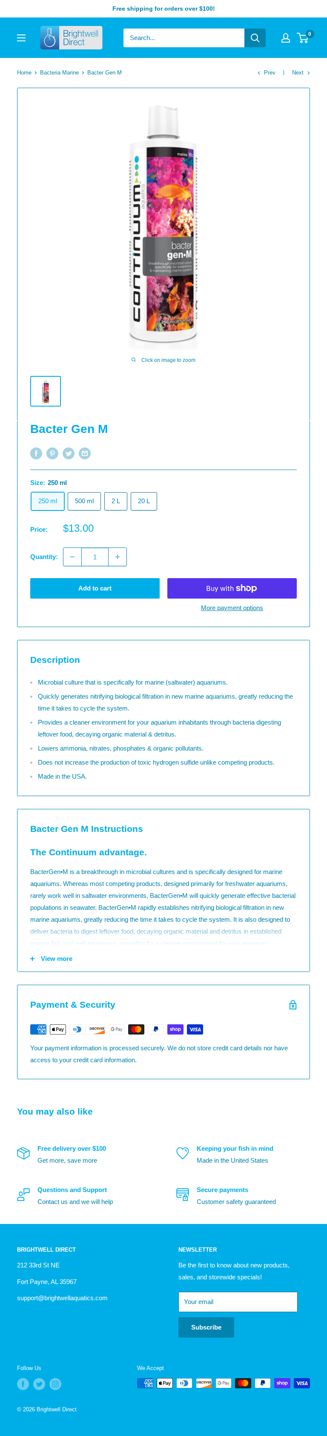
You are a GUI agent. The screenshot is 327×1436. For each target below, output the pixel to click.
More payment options (232, 607)
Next (298, 72)
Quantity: (44, 556)
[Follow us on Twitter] (39, 1384)
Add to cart (95, 588)
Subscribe (206, 1327)
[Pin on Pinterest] (52, 453)
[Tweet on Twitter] (69, 453)
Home (24, 72)
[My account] (285, 38)
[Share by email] (85, 453)
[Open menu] (21, 37)
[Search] (255, 38)
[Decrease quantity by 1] (72, 557)
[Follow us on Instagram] (55, 1384)
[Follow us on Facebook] (23, 1384)
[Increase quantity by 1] (117, 557)
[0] (303, 38)
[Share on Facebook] (36, 453)
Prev (269, 72)
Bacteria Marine (59, 72)
